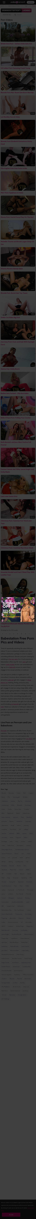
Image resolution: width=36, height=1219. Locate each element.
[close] (32, 599)
